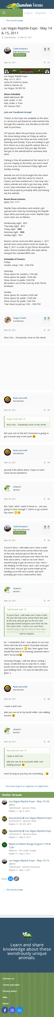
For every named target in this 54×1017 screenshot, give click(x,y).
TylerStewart (10, 37)
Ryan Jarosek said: (15, 750)
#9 (49, 741)
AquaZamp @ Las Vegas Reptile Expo (30, 831)
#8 (49, 699)
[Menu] (4, 13)
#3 (49, 410)
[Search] (51, 13)
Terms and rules (11, 984)
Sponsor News (29, 808)
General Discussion (31, 866)
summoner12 (15, 821)
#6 (49, 540)
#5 (49, 499)
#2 (49, 330)
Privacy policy (10, 991)
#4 (49, 462)
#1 (49, 62)
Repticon (13, 850)
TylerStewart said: (15, 609)
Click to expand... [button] (27, 633)
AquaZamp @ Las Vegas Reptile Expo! (30, 818)
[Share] (44, 62)
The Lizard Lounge (27, 850)
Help (5, 997)
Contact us (8, 978)
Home (6, 1003)
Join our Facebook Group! (18, 112)
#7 (49, 600)
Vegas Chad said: (14, 419)
